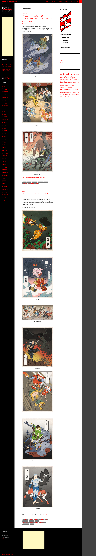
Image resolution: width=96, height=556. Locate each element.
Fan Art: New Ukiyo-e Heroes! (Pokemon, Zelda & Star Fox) (37, 18)
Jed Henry (34, 182)
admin (30, 23)
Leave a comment (37, 23)
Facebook (62, 58)
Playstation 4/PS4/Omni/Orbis (67, 91)
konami (68, 83)
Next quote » (4, 538)
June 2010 (4, 197)
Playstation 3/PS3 (66, 89)
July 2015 (3, 127)
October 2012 (4, 155)
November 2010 (5, 191)
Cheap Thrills (71, 76)
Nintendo (40, 182)
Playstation (70, 87)
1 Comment (37, 196)
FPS (73, 79)
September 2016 (5, 105)
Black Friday (63, 76)
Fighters (70, 79)
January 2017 (4, 103)
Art (23, 13)
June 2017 (4, 102)
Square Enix (78, 92)
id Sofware (78, 80)
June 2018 (4, 94)
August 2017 (4, 100)
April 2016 (4, 113)
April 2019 (4, 88)
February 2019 (4, 89)
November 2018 (5, 91)
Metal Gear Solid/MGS (75, 83)
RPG (68, 92)
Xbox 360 (66, 96)
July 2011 (3, 178)
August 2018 (4, 92)
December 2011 (5, 170)
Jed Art (29, 182)
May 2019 (3, 86)
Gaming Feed (59, 1)
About (71, 1)
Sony (74, 92)
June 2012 (4, 161)
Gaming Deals (52, 1)
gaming (62, 81)
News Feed (68, 85)
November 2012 (5, 153)
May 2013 (3, 144)
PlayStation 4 (75, 89)
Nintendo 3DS (62, 87)
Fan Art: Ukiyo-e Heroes (35, 193)
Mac (71, 83)
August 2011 (4, 177)
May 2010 (3, 198)
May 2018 (3, 95)
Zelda (37, 183)
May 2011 (3, 181)
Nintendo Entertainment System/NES (30, 522)
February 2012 (4, 167)
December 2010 (5, 189)
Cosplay (69, 77)
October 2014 (4, 131)
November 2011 (5, 172)
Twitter (61, 60)
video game (68, 94)
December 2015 (5, 119)
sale (70, 92)
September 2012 (5, 156)
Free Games (76, 79)
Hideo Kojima (73, 80)
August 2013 (4, 139)
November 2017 (5, 97)
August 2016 (4, 106)
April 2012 (4, 164)
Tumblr (61, 65)
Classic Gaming (64, 77)
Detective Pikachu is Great (6, 66)
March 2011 (4, 184)
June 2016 (4, 109)
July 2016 (3, 108)
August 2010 (4, 195)
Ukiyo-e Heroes (31, 183)
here (33, 31)
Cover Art (73, 77)
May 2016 (3, 111)
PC (67, 87)
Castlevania (25, 519)
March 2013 (4, 147)
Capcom (67, 76)
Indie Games (62, 82)
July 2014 (3, 134)
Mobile (65, 85)
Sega (72, 92)
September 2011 (5, 175)
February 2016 (4, 116)
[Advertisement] (7, 36)
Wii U (61, 96)
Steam (61, 94)
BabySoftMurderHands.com (9, 1)
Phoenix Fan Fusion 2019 (6, 64)
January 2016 (4, 117)
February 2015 (4, 130)
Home (47, 1)
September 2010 (5, 194)
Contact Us (76, 1)
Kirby (46, 519)
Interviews (66, 1)
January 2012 (4, 169)
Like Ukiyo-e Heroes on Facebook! (30, 177)
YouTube (62, 62)
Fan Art (25, 13)
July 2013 (3, 141)
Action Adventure (67, 74)
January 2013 (4, 150)
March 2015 (4, 128)
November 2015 (5, 120)
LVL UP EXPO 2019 (5, 67)
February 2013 (4, 148)
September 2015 (5, 124)
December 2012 (5, 152)
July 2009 (3, 200)
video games (75, 94)
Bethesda (77, 74)
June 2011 (4, 180)
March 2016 (4, 114)
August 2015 (4, 125)
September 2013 (5, 138)
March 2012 (4, 166)
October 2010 (4, 192)
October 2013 (4, 136)
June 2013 (4, 142)
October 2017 (4, 99)
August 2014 (4, 133)
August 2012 (4, 158)
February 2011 (4, 186)
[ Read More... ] (43, 177)
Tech (64, 94)
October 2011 (4, 173)
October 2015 (4, 122)
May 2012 (3, 163)
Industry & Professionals (72, 82)
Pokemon (46, 182)
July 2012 (3, 159)
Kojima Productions (63, 83)
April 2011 (4, 183)
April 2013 (4, 145)
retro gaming (63, 92)
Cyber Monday (62, 79)
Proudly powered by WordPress (7, 554)
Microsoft (62, 85)
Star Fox (25, 183)
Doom (67, 79)
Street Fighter (42, 522)
